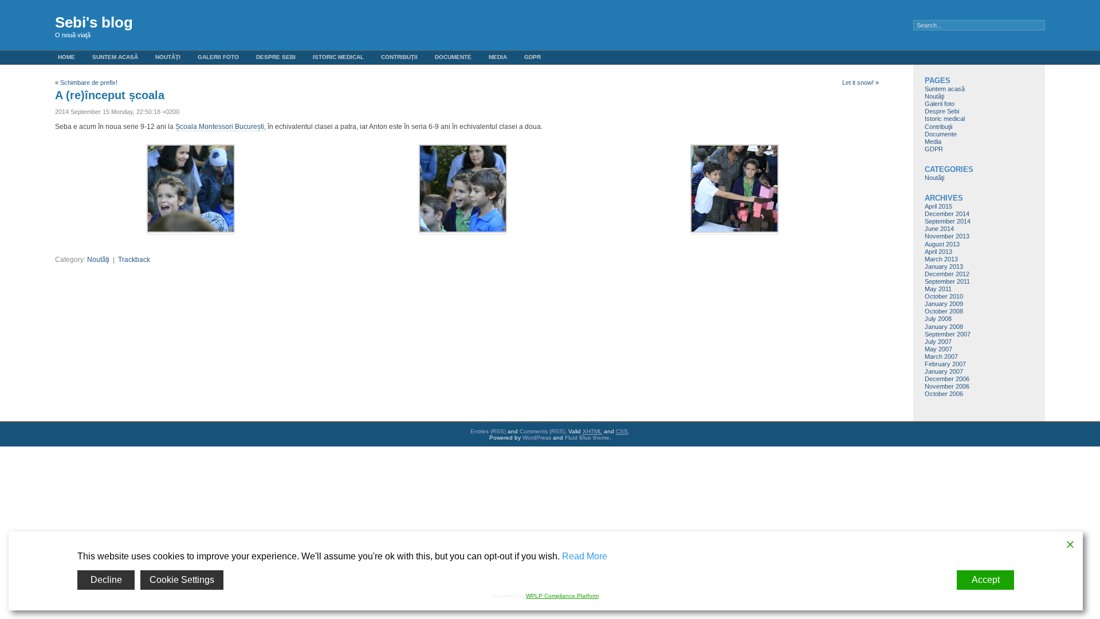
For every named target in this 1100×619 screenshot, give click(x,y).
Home (66, 57)
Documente (453, 57)
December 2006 (947, 378)
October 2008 (944, 311)
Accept (986, 580)
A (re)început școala (109, 95)
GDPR (532, 57)
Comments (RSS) (542, 431)
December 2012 (947, 274)
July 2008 (938, 318)
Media (498, 57)
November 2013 (947, 236)
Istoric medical (338, 57)
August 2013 (942, 244)
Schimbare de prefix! (88, 82)
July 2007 (938, 341)
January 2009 (944, 303)
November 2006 (947, 386)
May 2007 (938, 349)
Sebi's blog (94, 22)
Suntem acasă (115, 57)
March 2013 (941, 259)
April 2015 (938, 206)
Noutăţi (167, 57)
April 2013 (938, 251)
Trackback (134, 260)
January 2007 (944, 371)
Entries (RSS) (488, 431)
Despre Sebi (276, 57)
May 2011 (938, 288)
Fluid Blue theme (587, 437)
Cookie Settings (182, 580)
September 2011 (947, 281)
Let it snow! (858, 82)
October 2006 (944, 393)
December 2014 (947, 213)
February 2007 (945, 364)
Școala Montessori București (219, 127)
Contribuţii (399, 57)
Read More (584, 556)
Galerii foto (218, 57)
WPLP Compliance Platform (562, 596)
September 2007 (948, 334)
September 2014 (948, 221)
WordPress (536, 437)
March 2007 (941, 356)
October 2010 (944, 296)
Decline (106, 580)
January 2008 (944, 326)
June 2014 (939, 228)
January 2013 (944, 266)
